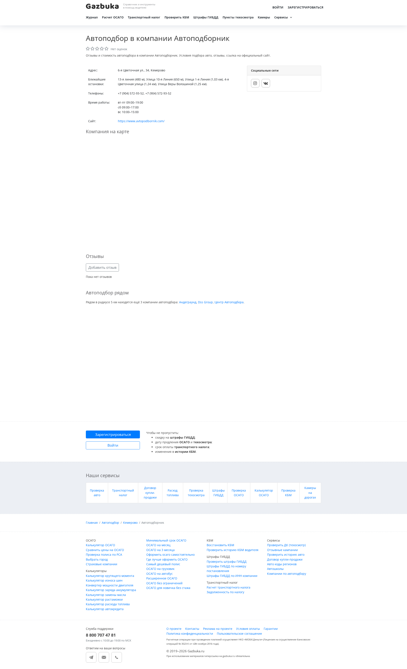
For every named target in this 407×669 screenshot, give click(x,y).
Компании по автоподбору (286, 574)
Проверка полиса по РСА (104, 555)
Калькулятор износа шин (104, 580)
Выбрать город (97, 559)
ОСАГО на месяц (158, 545)
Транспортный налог (144, 17)
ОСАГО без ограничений (164, 583)
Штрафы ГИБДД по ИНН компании (232, 576)
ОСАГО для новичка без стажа (168, 588)
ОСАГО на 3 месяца (160, 550)
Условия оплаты (248, 629)
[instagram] (255, 83)
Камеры (264, 17)
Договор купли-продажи (150, 492)
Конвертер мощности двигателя (109, 585)
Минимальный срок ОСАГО (166, 540)
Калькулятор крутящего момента (110, 576)
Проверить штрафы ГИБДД (227, 562)
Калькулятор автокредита (105, 609)
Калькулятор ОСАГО (100, 545)
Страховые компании (101, 564)
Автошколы (275, 569)
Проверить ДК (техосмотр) (286, 545)
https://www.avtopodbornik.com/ (141, 121)
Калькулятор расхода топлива (108, 604)
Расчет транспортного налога (228, 587)
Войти (277, 7)
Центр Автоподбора (229, 302)
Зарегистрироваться (305, 7)
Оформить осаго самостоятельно (170, 555)
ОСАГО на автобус (159, 574)
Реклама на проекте (217, 629)
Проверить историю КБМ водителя (232, 550)
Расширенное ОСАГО (161, 578)
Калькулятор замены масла (106, 595)
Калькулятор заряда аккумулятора (111, 590)
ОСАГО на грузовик (160, 569)
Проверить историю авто (285, 555)
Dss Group (205, 302)
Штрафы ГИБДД (205, 17)
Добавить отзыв (102, 267)
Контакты (192, 629)
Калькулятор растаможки (104, 599)
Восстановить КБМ (220, 545)
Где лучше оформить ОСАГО (167, 559)
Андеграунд (187, 302)
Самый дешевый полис (163, 564)
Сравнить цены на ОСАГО (105, 550)
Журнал (92, 17)
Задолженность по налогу (225, 592)
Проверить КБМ (176, 17)
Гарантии (271, 629)
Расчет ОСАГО (113, 17)
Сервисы (281, 17)
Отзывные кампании (282, 550)
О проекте (173, 629)
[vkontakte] (266, 83)
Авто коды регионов (282, 564)
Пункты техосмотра (238, 17)
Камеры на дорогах (310, 492)
